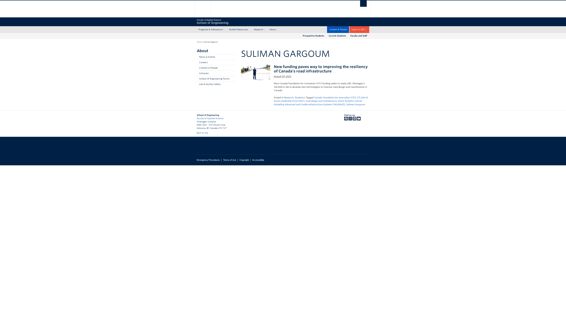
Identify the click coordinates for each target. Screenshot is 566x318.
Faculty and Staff (358, 36)
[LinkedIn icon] (354, 120)
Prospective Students (313, 36)
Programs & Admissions (211, 29)
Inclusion (204, 73)
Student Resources (238, 29)
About (272, 29)
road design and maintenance (321, 101)
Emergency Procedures (208, 160)
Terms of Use (229, 160)
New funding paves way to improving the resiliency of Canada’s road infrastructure (321, 68)
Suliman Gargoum (355, 104)
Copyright (244, 160)
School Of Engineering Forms (214, 78)
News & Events (207, 57)
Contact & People (338, 29)
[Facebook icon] (346, 120)
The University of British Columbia (203, 8)
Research (258, 29)
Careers (203, 62)
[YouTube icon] (359, 120)
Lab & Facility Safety (210, 84)
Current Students (337, 36)
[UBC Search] (363, 3)
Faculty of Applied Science (210, 118)
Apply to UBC (358, 29)
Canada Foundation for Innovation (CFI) (335, 97)
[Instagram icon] (350, 120)
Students (299, 97)
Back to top (203, 133)
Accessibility (258, 160)
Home (199, 42)
